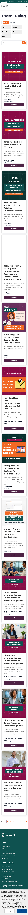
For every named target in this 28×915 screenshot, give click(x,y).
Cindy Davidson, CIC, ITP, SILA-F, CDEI (13, 422)
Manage (9, 911)
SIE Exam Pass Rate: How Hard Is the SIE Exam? (13, 86)
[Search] (24, 42)
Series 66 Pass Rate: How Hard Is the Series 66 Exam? (14, 145)
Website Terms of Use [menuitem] (7, 874)
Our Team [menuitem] (4, 851)
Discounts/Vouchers (22, 1)
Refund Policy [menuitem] (5, 879)
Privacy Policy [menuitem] (5, 867)
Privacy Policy (10, 906)
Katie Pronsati (8, 487)
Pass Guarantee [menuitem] (6, 876)
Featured (12, 22)
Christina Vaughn (9, 160)
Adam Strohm (8, 550)
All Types (6, 22)
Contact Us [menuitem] (4, 858)
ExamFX (6, 292)
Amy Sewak (7, 99)
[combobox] (12, 42)
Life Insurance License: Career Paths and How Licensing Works (14, 723)
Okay (21, 911)
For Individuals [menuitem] (4, 1)
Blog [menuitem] (2, 849)
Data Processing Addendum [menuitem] (9, 881)
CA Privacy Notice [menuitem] (6, 869)
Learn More (14, 104)
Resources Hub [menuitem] (5, 846)
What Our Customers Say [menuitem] (8, 856)
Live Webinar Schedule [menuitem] (8, 853)
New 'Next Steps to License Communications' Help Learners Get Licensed (12, 403)
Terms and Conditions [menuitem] (7, 871)
